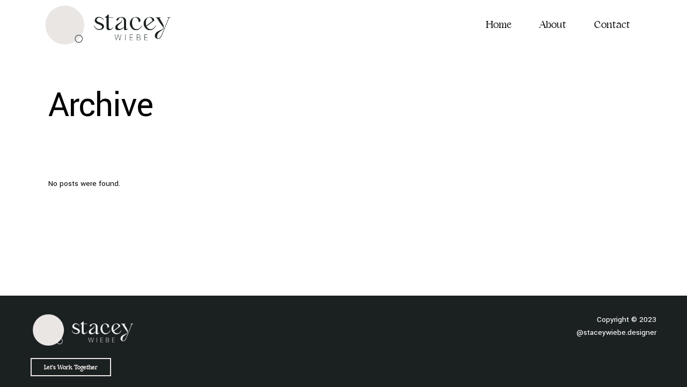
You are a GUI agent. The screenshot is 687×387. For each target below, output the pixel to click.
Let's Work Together (71, 367)
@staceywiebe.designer (616, 332)
